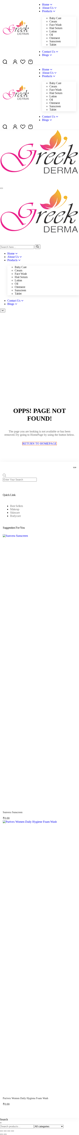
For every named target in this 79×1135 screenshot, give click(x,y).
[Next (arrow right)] (5, 1134)
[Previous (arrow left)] (1, 1134)
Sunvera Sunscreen (12, 812)
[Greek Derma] (39, 183)
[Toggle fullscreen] (5, 1131)
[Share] (8, 1131)
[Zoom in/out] (1, 1131)
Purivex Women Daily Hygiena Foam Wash (25, 1098)
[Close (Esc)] (12, 1131)
